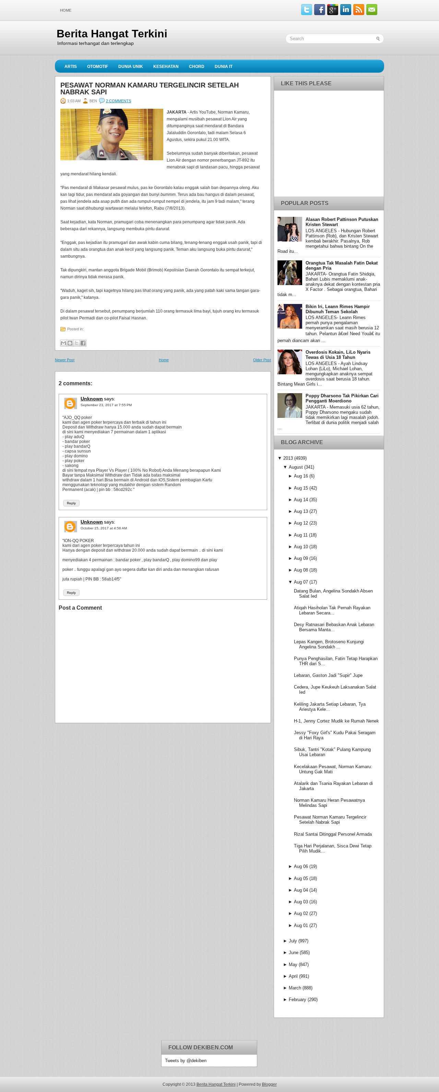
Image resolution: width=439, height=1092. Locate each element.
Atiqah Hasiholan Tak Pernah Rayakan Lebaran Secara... (332, 610)
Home (65, 10)
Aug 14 (301, 499)
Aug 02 (301, 913)
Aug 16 (301, 476)
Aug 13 (301, 511)
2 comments (118, 101)
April (293, 976)
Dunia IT (224, 66)
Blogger (269, 1084)
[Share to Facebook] (83, 343)
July (293, 940)
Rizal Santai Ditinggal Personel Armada (333, 834)
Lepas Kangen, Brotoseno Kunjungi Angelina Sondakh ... (329, 644)
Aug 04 (301, 890)
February (297, 999)
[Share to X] (76, 343)
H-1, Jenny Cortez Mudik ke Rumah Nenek (336, 721)
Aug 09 (301, 558)
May (293, 964)
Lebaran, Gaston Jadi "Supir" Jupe (328, 675)
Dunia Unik (130, 66)
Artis (70, 66)
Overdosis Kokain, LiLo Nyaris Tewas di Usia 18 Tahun (338, 355)
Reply (71, 503)
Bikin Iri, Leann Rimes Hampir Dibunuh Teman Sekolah (338, 309)
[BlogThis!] (70, 343)
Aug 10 (301, 546)
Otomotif (97, 66)
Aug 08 (301, 570)
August (296, 467)
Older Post (262, 360)
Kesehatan (166, 66)
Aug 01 (301, 925)
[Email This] (63, 343)
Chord (196, 66)
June (293, 952)
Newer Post (64, 360)
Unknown (92, 398)
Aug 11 (301, 535)
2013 (288, 458)
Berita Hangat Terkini (112, 33)
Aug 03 (301, 901)
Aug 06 (301, 866)
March (295, 987)
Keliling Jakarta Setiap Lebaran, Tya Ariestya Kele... (330, 707)
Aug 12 (301, 523)
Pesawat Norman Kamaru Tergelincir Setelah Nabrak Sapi (149, 88)
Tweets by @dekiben (185, 1060)
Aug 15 (301, 488)
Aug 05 (301, 878)
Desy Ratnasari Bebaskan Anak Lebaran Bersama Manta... (334, 627)
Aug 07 (301, 582)
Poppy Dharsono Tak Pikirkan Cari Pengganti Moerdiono (342, 398)
